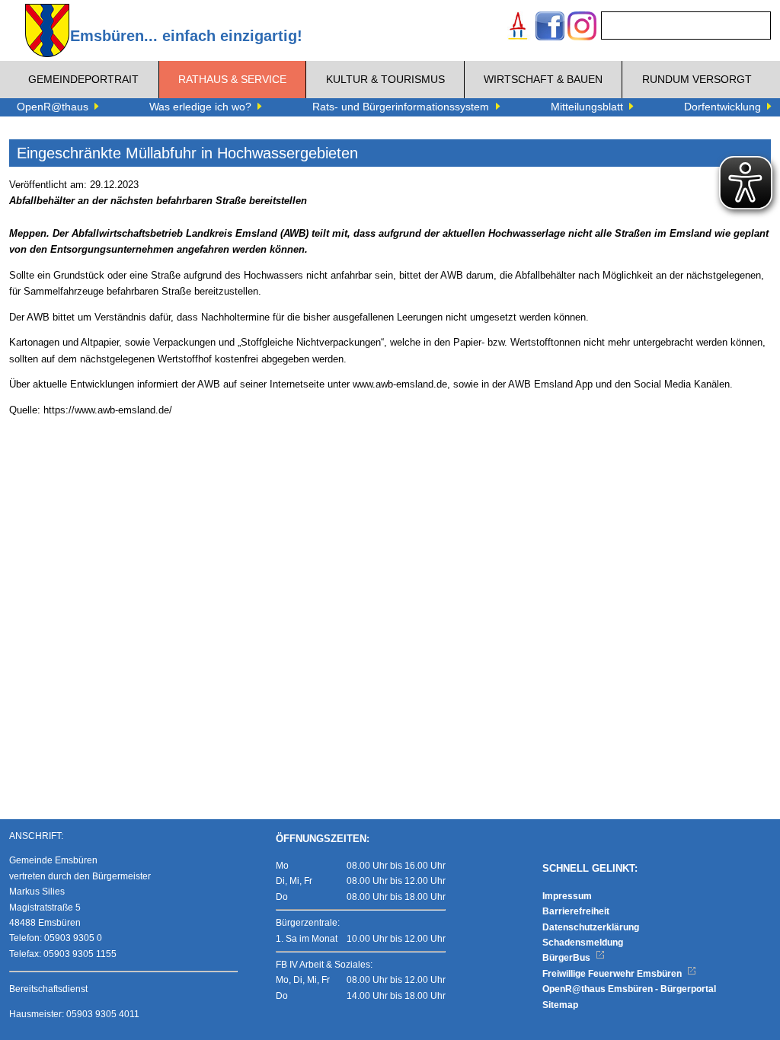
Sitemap (560, 1005)
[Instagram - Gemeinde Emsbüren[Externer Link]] (582, 27)
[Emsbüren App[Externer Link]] (518, 27)
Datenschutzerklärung (590, 927)
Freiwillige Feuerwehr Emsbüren (613, 973)
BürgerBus (567, 957)
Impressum (567, 896)
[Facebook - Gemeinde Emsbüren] (550, 27)
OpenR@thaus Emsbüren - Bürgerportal (629, 989)
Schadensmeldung (582, 942)
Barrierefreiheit (575, 911)
